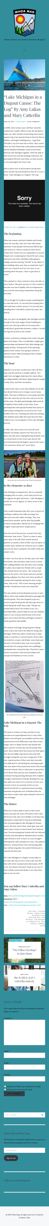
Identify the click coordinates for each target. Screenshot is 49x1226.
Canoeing (41, 911)
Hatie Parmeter (33, 122)
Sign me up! (11, 1158)
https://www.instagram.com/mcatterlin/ (21, 902)
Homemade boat (34, 917)
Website (7, 1075)
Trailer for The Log (11, 227)
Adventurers (20, 122)
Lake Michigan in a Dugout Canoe (35, 920)
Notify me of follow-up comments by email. (24, 1086)
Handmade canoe (38, 915)
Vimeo (41, 227)
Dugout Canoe (39, 913)
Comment (8, 1018)
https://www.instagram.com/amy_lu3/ (25, 905)
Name (7, 1051)
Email (7, 1063)
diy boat (30, 913)
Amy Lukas (32, 911)
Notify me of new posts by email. (19, 1089)
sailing (42, 926)
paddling (41, 923)
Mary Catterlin (30, 227)
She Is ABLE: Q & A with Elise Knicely (24, 979)
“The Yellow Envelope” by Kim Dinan (24, 951)
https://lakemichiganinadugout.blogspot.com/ (27, 896)
